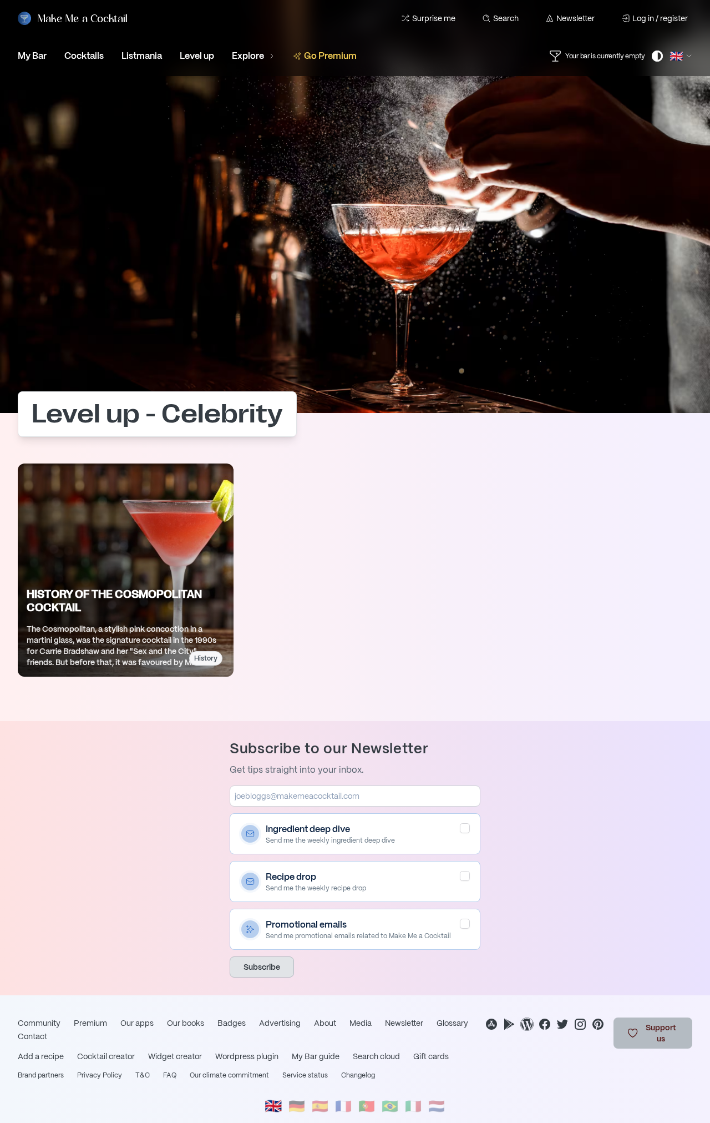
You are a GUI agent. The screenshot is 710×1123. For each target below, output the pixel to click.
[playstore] (509, 1024)
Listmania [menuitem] (141, 56)
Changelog (358, 1075)
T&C (142, 1075)
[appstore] (491, 1024)
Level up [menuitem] (197, 56)
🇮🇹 (413, 1106)
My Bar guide (315, 1056)
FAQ (169, 1075)
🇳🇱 (436, 1106)
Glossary (452, 1023)
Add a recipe (41, 1056)
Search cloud (376, 1056)
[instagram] (580, 1024)
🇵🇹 (366, 1106)
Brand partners (41, 1075)
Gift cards (431, 1056)
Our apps (137, 1023)
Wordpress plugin (246, 1056)
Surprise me (433, 18)
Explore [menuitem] (248, 56)
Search (506, 18)
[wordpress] (527, 1024)
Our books (185, 1023)
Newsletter (575, 18)
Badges (231, 1023)
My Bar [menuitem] (32, 56)
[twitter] (562, 1024)
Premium (90, 1023)
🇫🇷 (343, 1106)
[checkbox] (465, 828)
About (325, 1023)
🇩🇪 (296, 1106)
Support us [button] (661, 1033)
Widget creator (175, 1056)
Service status (305, 1075)
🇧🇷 (390, 1106)
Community (39, 1023)
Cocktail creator (106, 1056)
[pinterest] (598, 1024)
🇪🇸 (320, 1106)
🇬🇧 (273, 1106)
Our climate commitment (229, 1075)
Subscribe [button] (262, 967)
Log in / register (660, 18)
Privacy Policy (99, 1075)
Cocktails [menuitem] (84, 56)
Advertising (280, 1023)
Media (360, 1023)
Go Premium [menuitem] (330, 56)
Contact (32, 1036)
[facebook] (544, 1024)
